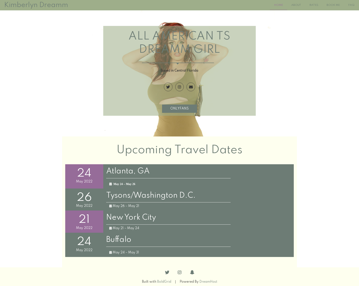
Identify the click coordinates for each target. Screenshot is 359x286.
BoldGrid (164, 282)
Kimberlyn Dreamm (36, 5)
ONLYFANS (179, 108)
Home (278, 5)
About (296, 5)
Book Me (333, 5)
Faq (351, 5)
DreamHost (208, 282)
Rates (313, 5)
